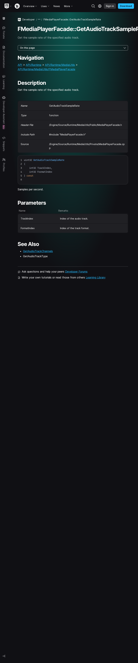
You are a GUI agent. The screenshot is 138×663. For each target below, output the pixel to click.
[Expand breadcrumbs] (39, 19)
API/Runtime (33, 65)
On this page (27, 47)
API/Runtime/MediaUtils (60, 65)
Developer (28, 19)
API (20, 65)
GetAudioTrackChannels (38, 251)
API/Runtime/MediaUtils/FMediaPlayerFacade (46, 69)
